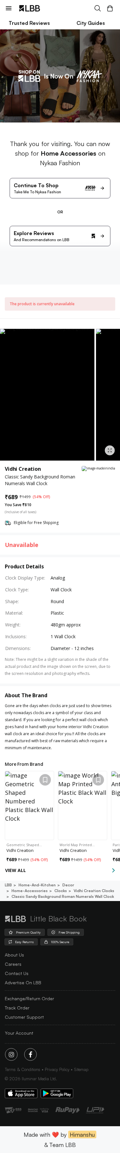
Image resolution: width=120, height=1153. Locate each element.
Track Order (17, 1007)
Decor (68, 885)
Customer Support (24, 1017)
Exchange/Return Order (29, 998)
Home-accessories (30, 890)
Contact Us (16, 973)
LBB (8, 885)
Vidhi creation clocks (94, 890)
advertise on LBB (23, 982)
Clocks (60, 890)
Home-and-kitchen (37, 885)
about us (14, 954)
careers (13, 964)
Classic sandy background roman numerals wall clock (63, 896)
